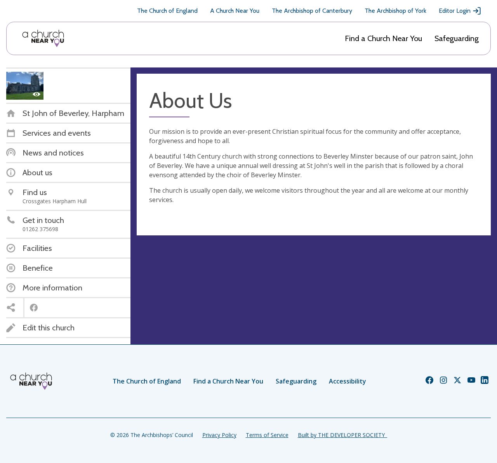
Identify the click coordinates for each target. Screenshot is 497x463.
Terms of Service (267, 435)
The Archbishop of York (395, 10)
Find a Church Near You (383, 38)
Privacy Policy (219, 435)
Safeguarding (456, 38)
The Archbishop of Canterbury (312, 10)
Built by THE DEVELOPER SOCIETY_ (342, 435)
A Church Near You (234, 10)
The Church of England (167, 10)
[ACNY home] (43, 38)
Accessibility (347, 381)
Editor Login (455, 10)
